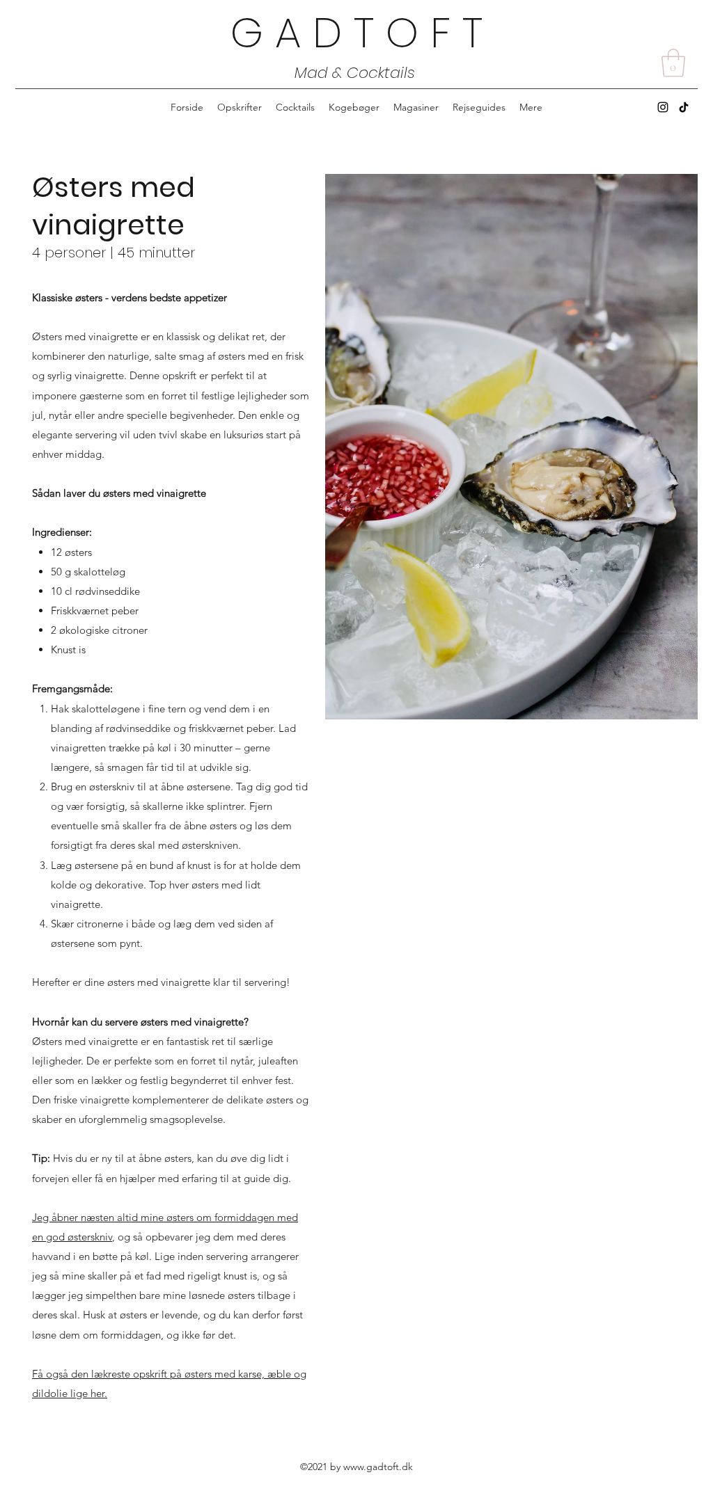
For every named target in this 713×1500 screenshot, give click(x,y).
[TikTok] (684, 107)
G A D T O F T (356, 32)
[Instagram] (663, 107)
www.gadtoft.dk (378, 1466)
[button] (673, 63)
